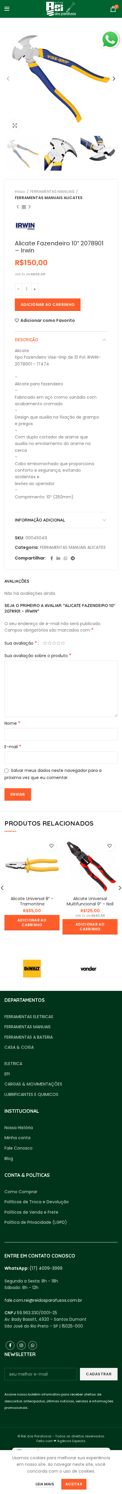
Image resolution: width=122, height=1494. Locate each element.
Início (20, 191)
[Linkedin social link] (58, 558)
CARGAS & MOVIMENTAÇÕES (33, 1084)
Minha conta (17, 1138)
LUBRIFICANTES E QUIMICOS (31, 1094)
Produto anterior (18, 207)
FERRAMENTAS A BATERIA (28, 1037)
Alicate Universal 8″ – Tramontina (32, 901)
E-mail (12, 746)
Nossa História (18, 1128)
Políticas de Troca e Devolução (36, 1202)
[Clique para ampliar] (15, 125)
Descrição (26, 339)
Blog (8, 1158)
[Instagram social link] (21, 1345)
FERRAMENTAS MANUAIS (52, 191)
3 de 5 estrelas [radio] (54, 643)
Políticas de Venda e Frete (31, 1212)
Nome (12, 723)
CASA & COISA (19, 1047)
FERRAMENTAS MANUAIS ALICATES (49, 198)
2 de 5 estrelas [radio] (49, 643)
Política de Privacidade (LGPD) (35, 1222)
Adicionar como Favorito (47, 320)
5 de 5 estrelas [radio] (63, 643)
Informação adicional (40, 520)
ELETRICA (13, 1064)
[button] (32, 922)
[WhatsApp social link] (65, 558)
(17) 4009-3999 (46, 1268)
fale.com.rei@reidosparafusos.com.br (43, 1300)
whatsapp (110, 33)
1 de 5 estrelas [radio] (45, 643)
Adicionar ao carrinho (48, 304)
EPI (7, 1074)
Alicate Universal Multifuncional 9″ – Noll (90, 901)
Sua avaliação (20, 643)
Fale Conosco (18, 1148)
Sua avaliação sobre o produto (37, 655)
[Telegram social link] (73, 558)
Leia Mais (45, 1484)
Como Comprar (20, 1192)
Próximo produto (30, 207)
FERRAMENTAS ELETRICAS (28, 1017)
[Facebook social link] (52, 558)
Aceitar (73, 1484)
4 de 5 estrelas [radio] (58, 643)
